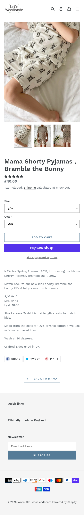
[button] (14, 176)
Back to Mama (45, 378)
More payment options (42, 257)
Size (7, 201)
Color (8, 216)
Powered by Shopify (64, 502)
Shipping (30, 187)
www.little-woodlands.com (34, 502)
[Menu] (77, 8)
